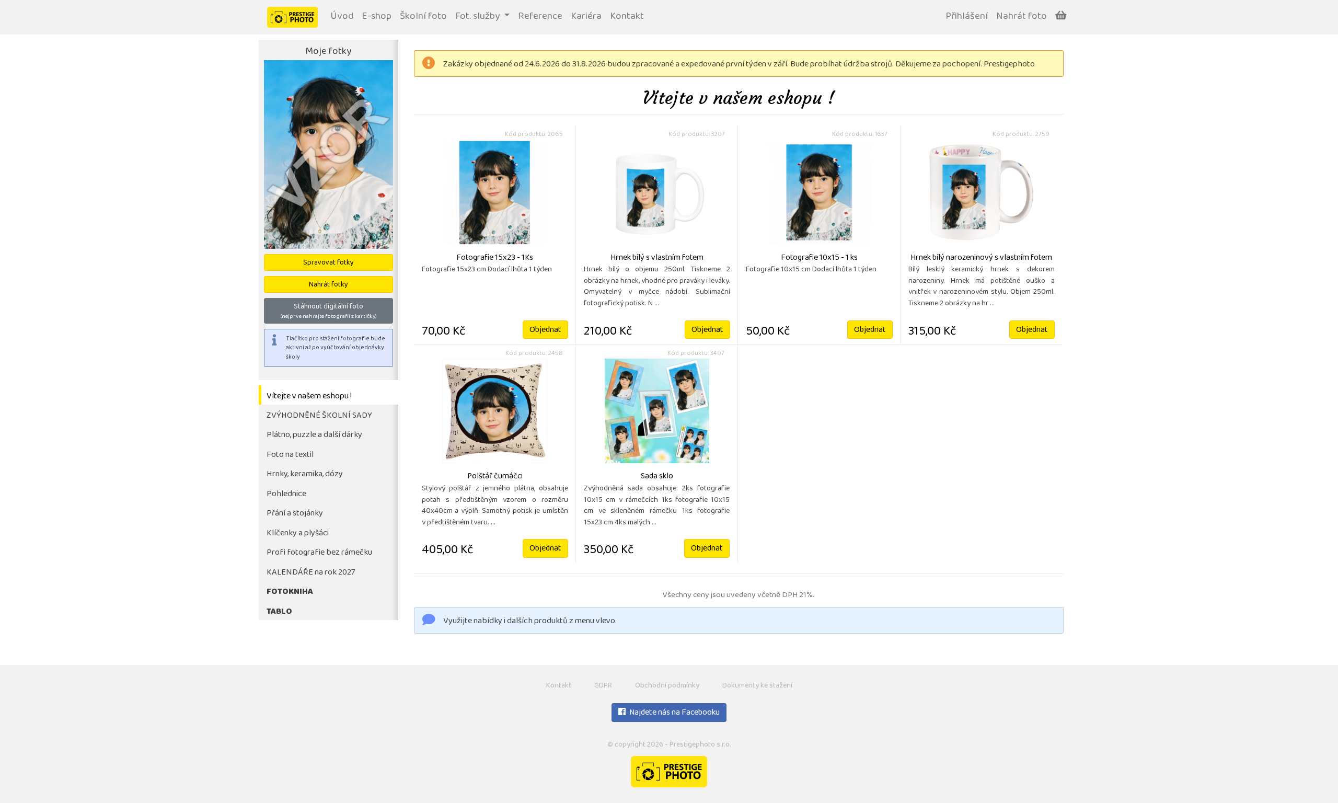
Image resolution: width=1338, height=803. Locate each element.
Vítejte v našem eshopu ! (309, 396)
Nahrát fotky (328, 285)
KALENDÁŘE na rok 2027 (311, 573)
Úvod (341, 17)
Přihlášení (966, 17)
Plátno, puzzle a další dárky (314, 435)
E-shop (376, 17)
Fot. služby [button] (478, 17)
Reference (540, 17)
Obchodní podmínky (667, 686)
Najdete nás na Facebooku (674, 713)
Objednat (545, 330)
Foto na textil (290, 455)
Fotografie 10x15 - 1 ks (819, 258)
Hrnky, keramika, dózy (305, 474)
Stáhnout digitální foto (328, 311)
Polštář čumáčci (495, 476)
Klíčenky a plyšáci (298, 533)
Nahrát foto (1021, 17)
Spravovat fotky (328, 263)
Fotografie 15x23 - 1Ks (494, 258)
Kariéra (586, 17)
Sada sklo (657, 476)
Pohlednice (286, 494)
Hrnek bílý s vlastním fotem (656, 258)
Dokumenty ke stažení (757, 686)
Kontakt (627, 17)
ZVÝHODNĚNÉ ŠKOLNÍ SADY (319, 416)
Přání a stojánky (295, 514)
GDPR (603, 686)
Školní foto (423, 17)
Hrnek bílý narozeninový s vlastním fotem (981, 258)
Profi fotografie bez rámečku (319, 553)
